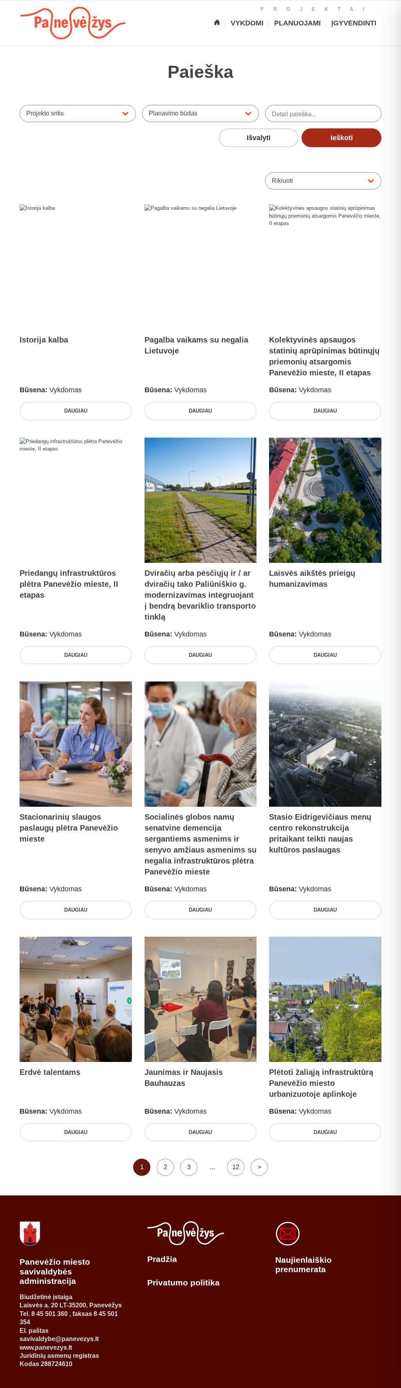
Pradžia (162, 1259)
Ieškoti (342, 138)
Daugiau (75, 411)
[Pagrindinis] (217, 23)
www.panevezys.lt (46, 1347)
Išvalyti (259, 138)
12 (235, 1167)
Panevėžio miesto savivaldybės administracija (55, 1271)
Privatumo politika (183, 1282)
